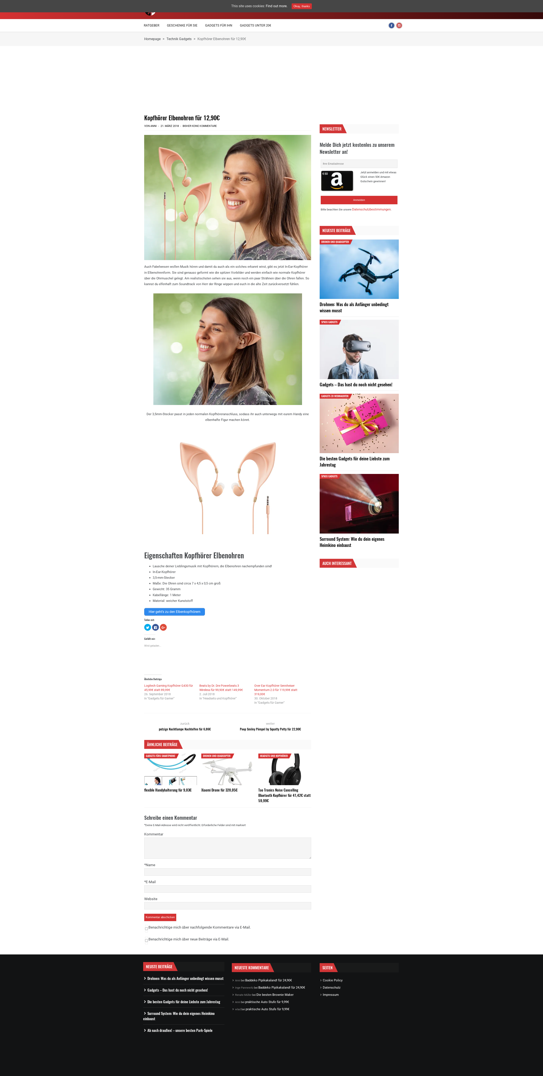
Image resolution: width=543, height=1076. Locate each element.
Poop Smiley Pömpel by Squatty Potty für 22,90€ (270, 729)
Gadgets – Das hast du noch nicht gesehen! (356, 384)
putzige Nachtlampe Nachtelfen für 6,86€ (185, 729)
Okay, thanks (302, 6)
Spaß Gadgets (329, 322)
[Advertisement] (227, 80)
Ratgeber (151, 25)
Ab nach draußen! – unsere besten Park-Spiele (180, 1030)
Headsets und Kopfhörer (274, 756)
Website (150, 899)
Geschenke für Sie (182, 25)
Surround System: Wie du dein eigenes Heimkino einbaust (352, 542)
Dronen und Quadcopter (217, 756)
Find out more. (276, 6)
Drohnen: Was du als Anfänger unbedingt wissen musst (354, 307)
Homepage (152, 39)
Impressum (331, 995)
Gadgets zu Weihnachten (334, 396)
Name (150, 865)
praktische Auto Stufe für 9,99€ (267, 1002)
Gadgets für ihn (218, 25)
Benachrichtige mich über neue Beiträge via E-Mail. (188, 939)
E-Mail (151, 882)
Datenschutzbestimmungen (371, 209)
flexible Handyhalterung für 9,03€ (168, 790)
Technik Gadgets (179, 39)
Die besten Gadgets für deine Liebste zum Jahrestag (355, 461)
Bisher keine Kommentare (200, 126)
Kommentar (153, 834)
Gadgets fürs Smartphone (160, 756)
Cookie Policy (333, 980)
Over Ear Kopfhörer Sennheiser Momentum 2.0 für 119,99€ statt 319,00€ (275, 690)
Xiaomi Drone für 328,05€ (219, 790)
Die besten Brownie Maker (275, 995)
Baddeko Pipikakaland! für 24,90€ (268, 980)
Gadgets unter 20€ (255, 25)
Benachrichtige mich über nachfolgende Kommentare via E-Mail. (199, 927)
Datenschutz (331, 987)
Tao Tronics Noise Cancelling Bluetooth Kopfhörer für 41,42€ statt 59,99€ (284, 795)
